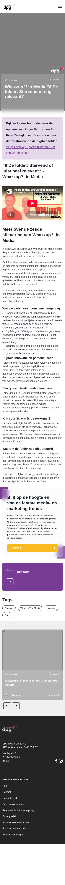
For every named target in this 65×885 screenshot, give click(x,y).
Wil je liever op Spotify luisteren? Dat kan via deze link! (32, 153)
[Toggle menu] (59, 7)
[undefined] (9, 619)
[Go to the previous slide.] (7, 743)
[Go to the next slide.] (15, 743)
